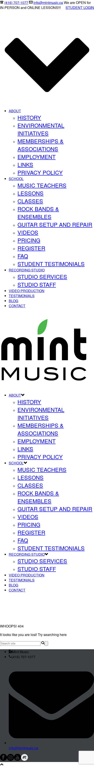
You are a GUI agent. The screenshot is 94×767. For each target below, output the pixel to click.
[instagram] (10, 759)
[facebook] (3, 759)
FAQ (22, 256)
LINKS (25, 164)
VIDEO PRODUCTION (26, 290)
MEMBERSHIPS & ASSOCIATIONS (40, 145)
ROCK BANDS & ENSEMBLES (38, 212)
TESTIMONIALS (22, 295)
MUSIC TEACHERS (41, 185)
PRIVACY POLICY (40, 172)
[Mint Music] (43, 386)
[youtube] (17, 759)
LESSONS (30, 193)
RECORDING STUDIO (27, 270)
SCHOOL (16, 178)
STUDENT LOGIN (80, 7)
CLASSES (30, 201)
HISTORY (29, 117)
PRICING (28, 240)
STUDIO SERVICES (42, 276)
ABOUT (15, 110)
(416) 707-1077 (16, 2)
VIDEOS (27, 232)
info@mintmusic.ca (48, 2)
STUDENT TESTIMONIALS (51, 264)
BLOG (13, 300)
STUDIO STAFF (36, 284)
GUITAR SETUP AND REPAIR (54, 224)
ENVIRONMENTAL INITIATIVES (40, 129)
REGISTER (31, 248)
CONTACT (17, 305)
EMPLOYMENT (36, 156)
